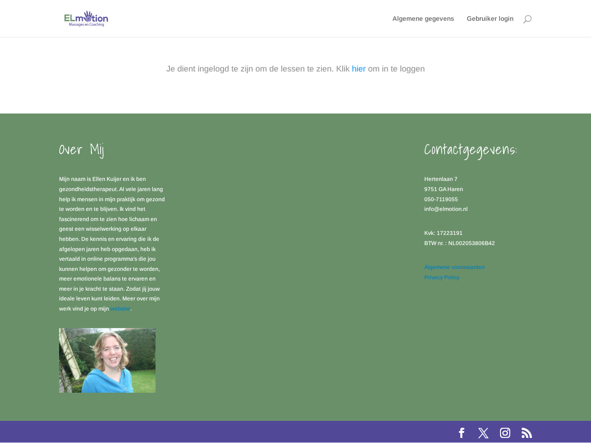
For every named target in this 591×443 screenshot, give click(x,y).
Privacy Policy (441, 277)
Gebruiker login (490, 18)
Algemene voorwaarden (454, 267)
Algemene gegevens (423, 18)
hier (359, 68)
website (120, 308)
